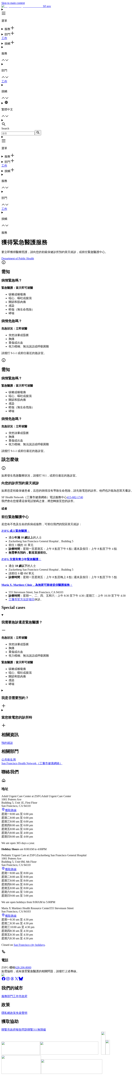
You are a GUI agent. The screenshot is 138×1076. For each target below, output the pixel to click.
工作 (4, 38)
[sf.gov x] (16, 979)
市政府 (23, 996)
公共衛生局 (8, 759)
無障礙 (41, 1029)
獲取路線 (11, 810)
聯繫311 (32, 1029)
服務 (4, 996)
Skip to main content (13, 2)
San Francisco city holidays (29, 944)
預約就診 (7, 742)
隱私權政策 (8, 1012)
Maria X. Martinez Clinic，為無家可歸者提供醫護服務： (37, 584)
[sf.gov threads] (12, 979)
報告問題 (21, 1029)
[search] (38, 132)
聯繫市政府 (8, 1029)
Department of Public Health (17, 258)
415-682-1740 (75, 497)
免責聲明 (21, 1012)
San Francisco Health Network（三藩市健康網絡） (31, 763)
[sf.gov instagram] (8, 979)
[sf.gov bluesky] (21, 979)
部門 (10, 996)
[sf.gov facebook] (3, 979)
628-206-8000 (23, 967)
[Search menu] (69, 123)
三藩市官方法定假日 (21, 599)
